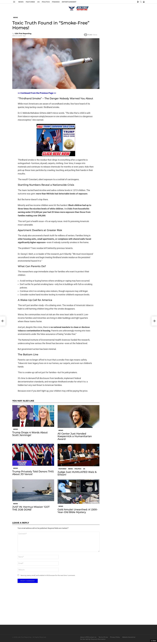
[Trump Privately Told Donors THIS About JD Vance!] (33, 455)
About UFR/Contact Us (88, 637)
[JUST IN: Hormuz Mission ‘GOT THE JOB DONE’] (33, 490)
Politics (46, 2)
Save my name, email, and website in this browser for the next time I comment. (48, 575)
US (38, 2)
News (20, 2)
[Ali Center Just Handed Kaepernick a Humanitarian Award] (78, 416)
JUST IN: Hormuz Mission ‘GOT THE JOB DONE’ (31, 508)
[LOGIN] (144, 2)
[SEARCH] (141, 2)
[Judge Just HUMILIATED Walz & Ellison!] (78, 455)
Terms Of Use (103, 637)
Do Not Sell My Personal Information (93, 639)
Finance (56, 2)
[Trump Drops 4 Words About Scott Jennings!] (33, 416)
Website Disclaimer (128, 637)
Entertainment (69, 2)
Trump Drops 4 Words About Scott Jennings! (30, 434)
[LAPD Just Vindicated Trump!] (3, 321)
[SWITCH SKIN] (138, 2)
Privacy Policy (115, 637)
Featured (30, 2)
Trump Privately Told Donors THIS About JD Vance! (33, 473)
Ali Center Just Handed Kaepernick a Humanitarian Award (75, 436)
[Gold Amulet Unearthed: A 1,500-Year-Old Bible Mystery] (78, 491)
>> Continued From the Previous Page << (37, 93)
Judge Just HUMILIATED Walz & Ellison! (77, 473)
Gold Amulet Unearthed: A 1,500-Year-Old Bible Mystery (78, 511)
